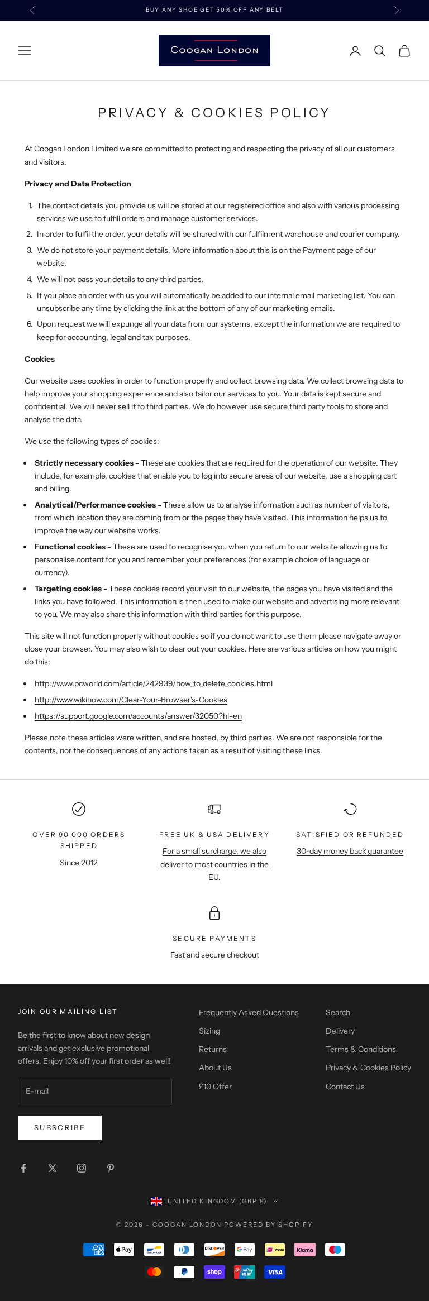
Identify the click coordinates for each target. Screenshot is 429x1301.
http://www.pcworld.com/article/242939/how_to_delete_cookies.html (154, 683)
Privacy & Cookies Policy (368, 1068)
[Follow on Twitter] (52, 1168)
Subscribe (59, 1127)
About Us (215, 1068)
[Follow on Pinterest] (110, 1168)
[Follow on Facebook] (23, 1168)
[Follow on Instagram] (81, 1168)
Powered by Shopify (268, 1224)
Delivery (340, 1031)
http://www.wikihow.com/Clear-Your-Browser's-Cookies (131, 700)
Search (338, 1012)
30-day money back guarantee (350, 851)
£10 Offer (215, 1087)
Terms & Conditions (361, 1049)
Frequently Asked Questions (249, 1012)
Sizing (209, 1031)
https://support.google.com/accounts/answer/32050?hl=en (138, 716)
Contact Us (345, 1087)
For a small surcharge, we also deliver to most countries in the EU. (214, 864)
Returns (213, 1049)
